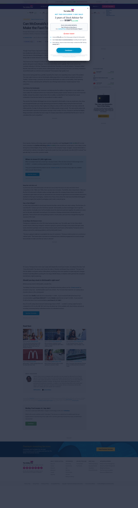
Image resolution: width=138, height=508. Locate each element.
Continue (69, 50)
